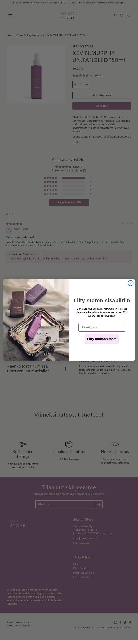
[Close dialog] (130, 283)
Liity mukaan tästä (102, 339)
